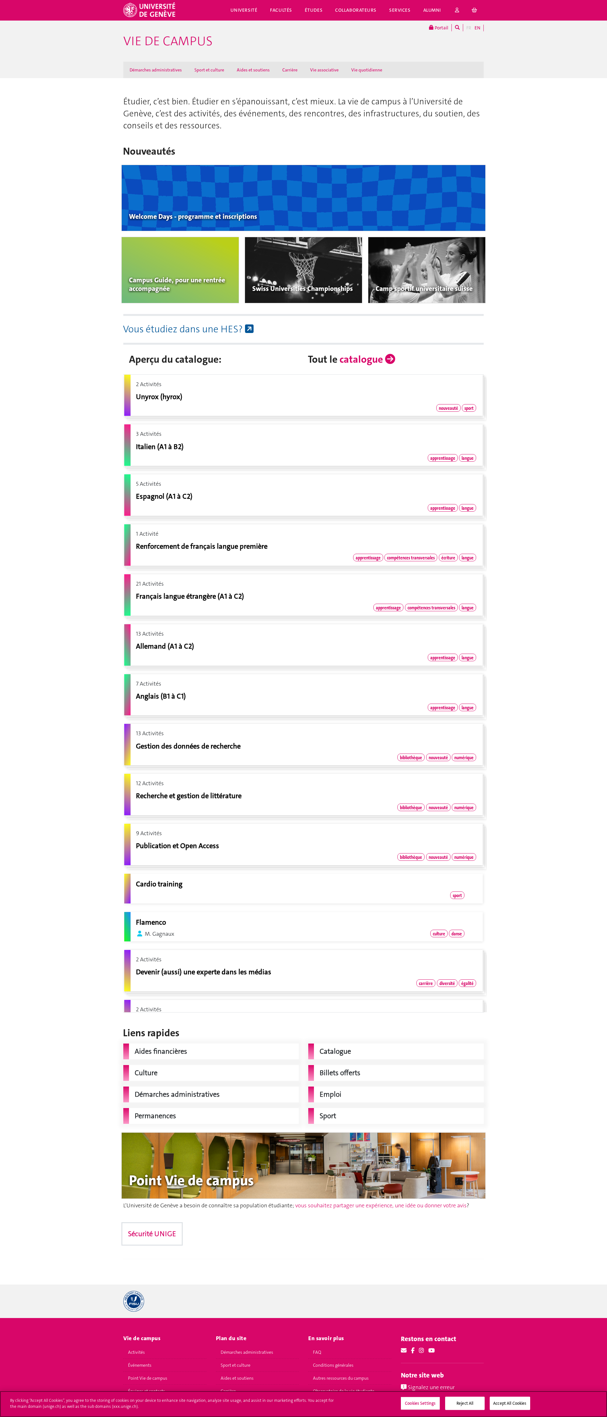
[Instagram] (421, 1350)
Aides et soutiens (253, 70)
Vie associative (324, 70)
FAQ (317, 1352)
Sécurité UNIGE (152, 1233)
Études (313, 10)
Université (244, 10)
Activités (136, 1352)
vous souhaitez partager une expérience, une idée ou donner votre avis (381, 1205)
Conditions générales (333, 1365)
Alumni (432, 10)
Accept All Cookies (509, 1403)
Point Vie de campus (147, 1378)
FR (468, 28)
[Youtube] (431, 1350)
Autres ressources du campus (341, 1378)
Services (400, 10)
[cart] (474, 10)
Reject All (465, 1403)
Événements (139, 1365)
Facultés (281, 10)
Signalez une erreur (431, 1387)
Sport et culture (209, 70)
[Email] (404, 1350)
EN (477, 28)
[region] (303, 1404)
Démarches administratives (156, 70)
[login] (457, 10)
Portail (441, 28)
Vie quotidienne (366, 70)
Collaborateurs (356, 10)
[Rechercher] (457, 27)
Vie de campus (167, 41)
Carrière (289, 70)
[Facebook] (412, 1350)
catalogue (362, 359)
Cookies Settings (420, 1403)
